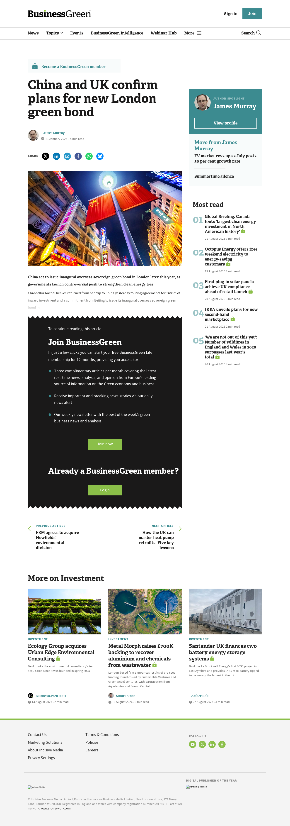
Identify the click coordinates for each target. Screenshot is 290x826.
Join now (105, 444)
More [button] (189, 33)
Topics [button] (53, 33)
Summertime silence (214, 176)
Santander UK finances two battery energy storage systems (223, 652)
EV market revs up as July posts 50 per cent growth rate (225, 158)
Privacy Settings (41, 757)
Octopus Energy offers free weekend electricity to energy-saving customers (231, 256)
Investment (38, 639)
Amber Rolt (200, 696)
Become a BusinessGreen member (73, 66)
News (33, 33)
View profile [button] (225, 123)
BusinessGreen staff (51, 696)
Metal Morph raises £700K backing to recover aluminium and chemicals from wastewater (140, 655)
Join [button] (252, 13)
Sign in (230, 14)
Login (105, 490)
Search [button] (248, 33)
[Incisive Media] (36, 786)
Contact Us (37, 734)
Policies (92, 742)
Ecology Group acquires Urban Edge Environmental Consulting (61, 652)
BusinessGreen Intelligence (117, 33)
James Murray (54, 133)
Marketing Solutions (45, 742)
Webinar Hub (164, 33)
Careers (91, 750)
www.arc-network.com (56, 808)
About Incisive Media (45, 750)
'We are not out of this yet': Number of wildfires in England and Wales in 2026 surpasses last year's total (231, 347)
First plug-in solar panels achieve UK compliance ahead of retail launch (229, 287)
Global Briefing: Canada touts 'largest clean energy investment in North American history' (230, 224)
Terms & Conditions (102, 734)
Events (76, 33)
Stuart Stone (125, 696)
